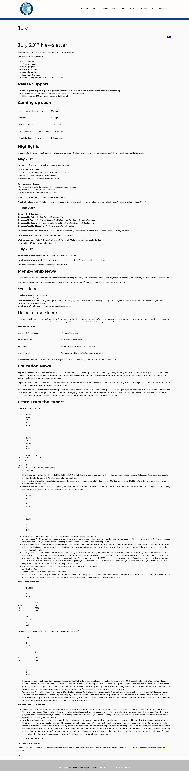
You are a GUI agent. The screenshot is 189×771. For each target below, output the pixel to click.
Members (133, 9)
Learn (153, 9)
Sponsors (163, 9)
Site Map (95, 768)
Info (124, 9)
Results (115, 9)
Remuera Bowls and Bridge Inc (79, 768)
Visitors (143, 9)
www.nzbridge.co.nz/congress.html (150, 748)
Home (94, 9)
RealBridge (104, 9)
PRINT (29, 56)
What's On (84, 9)
